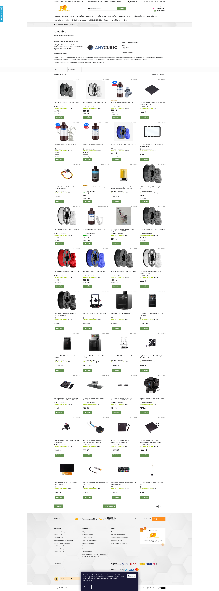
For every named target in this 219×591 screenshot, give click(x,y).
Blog (61, 1)
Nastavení (87, 587)
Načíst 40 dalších (109, 506)
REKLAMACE (81, 1)
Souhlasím (131, 576)
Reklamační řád (58, 537)
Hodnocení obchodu (88, 543)
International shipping (115, 1)
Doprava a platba (92, 1)
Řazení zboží (86, 549)
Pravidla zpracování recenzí (61, 546)
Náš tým (155, 519)
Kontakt (106, 1)
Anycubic (71, 35)
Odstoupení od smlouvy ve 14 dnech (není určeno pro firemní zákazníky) (94, 555)
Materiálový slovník (70, 1)
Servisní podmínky (59, 549)
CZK (156, 1)
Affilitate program (87, 551)
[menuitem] (57, 16)
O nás (100, 1)
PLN (164, 1)
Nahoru (59, 506)
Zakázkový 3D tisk (116, 540)
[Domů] (55, 24)
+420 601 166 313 (110, 518)
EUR (160, 1)
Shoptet (145, 588)
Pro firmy (56, 1)
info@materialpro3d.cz (87, 519)
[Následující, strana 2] (160, 506)
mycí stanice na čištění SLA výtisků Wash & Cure (91, 62)
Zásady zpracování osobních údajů (63, 540)
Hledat (121, 8)
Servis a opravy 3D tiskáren (119, 543)
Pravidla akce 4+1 (59, 551)
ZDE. (90, 580)
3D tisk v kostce (87, 537)
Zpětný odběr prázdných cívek (119, 537)
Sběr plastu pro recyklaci (118, 534)
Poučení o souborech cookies (62, 543)
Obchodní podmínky (59, 532)
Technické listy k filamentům (90, 540)
